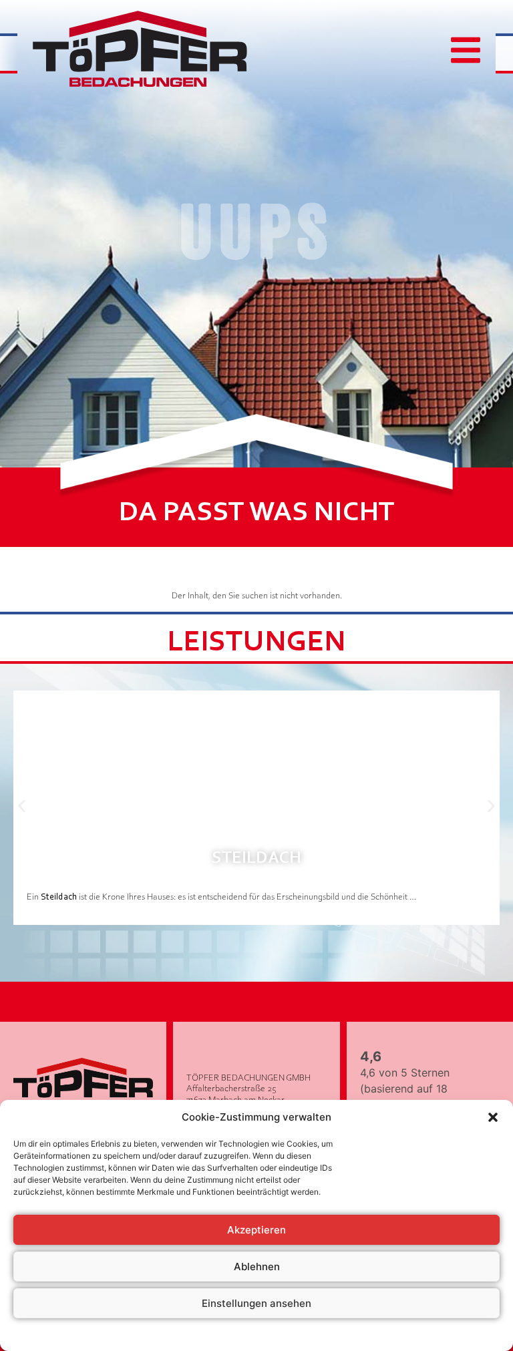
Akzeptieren (256, 1229)
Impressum (338, 1334)
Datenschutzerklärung (269, 1334)
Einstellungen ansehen (256, 1303)
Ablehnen (257, 1266)
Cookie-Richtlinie (188, 1334)
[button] (493, 1117)
